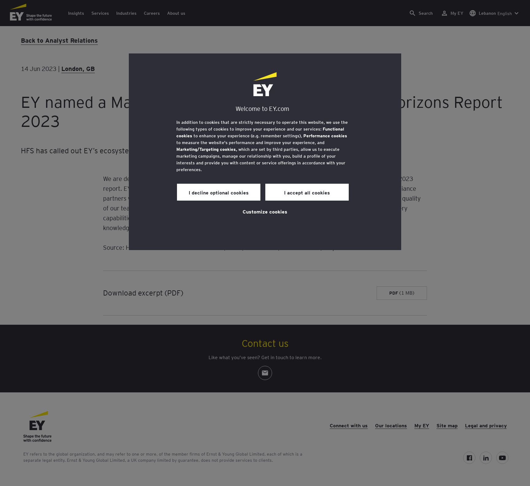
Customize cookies (265, 211)
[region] (265, 151)
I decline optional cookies (219, 192)
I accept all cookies (307, 192)
